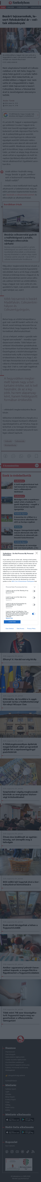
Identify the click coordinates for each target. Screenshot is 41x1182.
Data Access (20, 628)
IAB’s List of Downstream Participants (23, 581)
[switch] (33, 591)
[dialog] (20, 591)
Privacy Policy (31, 628)
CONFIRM (12, 622)
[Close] (37, 553)
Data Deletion (10, 628)
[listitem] (20, 587)
